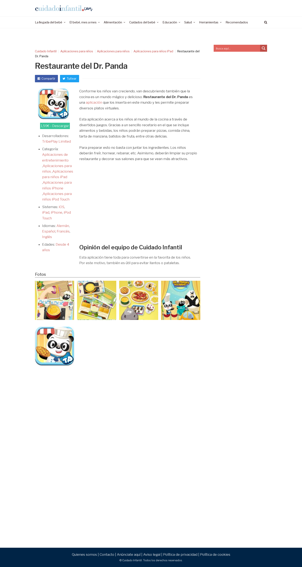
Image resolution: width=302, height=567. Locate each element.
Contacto (107, 554)
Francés (63, 231)
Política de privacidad (180, 554)
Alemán (62, 226)
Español (48, 231)
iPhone (56, 212)
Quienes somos (84, 554)
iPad (45, 212)
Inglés (47, 237)
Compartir (48, 78)
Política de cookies (215, 554)
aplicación (94, 102)
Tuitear (71, 78)
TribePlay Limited (56, 141)
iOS (61, 207)
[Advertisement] (138, 207)
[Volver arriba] (289, 555)
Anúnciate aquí (129, 554)
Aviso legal (151, 554)
